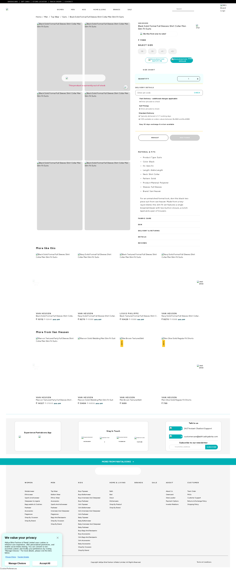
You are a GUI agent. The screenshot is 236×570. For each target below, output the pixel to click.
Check (197, 93)
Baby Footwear (83, 527)
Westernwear (29, 491)
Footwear (28, 508)
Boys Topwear (83, 491)
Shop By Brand (30, 521)
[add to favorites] (70, 310)
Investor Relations (172, 504)
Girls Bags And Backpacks (87, 537)
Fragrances (29, 514)
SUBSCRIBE (212, 447)
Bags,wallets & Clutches (33, 504)
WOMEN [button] (60, 10)
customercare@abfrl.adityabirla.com (201, 436)
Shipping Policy (193, 504)
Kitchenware (114, 501)
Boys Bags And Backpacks (87, 531)
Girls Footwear (83, 514)
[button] (57, 538)
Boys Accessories (84, 534)
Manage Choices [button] (17, 563)
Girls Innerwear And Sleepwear (89, 511)
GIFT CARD (25, 2)
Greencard (169, 494)
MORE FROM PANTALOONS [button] (118, 461)
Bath (111, 491)
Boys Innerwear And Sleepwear (89, 498)
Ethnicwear (29, 494)
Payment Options (172, 501)
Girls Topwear (83, 504)
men (46, 17)
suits (64, 17)
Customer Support (194, 498)
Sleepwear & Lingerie (32, 501)
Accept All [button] (45, 563)
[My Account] (205, 8)
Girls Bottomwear (84, 508)
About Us (169, 491)
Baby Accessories (84, 544)
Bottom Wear (55, 494)
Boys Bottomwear (84, 494)
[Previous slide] (36, 282)
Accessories (29, 511)
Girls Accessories (84, 540)
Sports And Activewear (59, 504)
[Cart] (212, 8)
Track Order (191, 491)
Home (38, 17)
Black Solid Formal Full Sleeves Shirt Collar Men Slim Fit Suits (97, 17)
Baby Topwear (83, 517)
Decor (112, 498)
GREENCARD (13, 2)
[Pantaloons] (11, 9)
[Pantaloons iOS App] (28, 438)
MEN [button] (73, 10)
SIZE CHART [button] (149, 70)
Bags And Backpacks (58, 517)
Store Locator (170, 498)
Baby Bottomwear (84, 521)
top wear (55, 17)
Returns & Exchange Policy (197, 501)
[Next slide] (200, 282)
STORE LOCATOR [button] (40, 2)
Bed (111, 494)
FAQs (189, 494)
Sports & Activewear (32, 498)
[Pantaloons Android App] (48, 438)
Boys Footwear (83, 501)
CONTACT (68, 2)
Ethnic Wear (55, 498)
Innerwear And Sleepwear (60, 511)
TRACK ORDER (56, 2)
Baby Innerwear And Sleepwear (89, 524)
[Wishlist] (197, 9)
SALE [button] (130, 10)
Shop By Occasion (31, 517)
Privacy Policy (10, 557)
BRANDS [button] (116, 10)
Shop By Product (116, 504)
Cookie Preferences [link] (8, 568)
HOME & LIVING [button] (99, 10)
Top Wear (54, 491)
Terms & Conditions (204, 562)
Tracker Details (23, 557)
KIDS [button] (84, 10)
